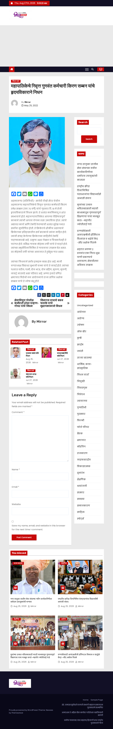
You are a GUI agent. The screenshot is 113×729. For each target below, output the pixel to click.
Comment (18, 412)
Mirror (28, 102)
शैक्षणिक (81, 479)
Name (16, 469)
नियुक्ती (81, 381)
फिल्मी (80, 420)
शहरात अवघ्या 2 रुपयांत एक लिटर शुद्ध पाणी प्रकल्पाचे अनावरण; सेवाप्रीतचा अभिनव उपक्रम (88, 257)
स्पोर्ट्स (80, 518)
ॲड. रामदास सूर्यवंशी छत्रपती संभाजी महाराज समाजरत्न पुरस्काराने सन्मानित (82, 706)
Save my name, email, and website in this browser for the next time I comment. (38, 527)
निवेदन (81, 394)
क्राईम (80, 344)
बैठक (80, 433)
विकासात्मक (83, 466)
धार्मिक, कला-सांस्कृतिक (84, 366)
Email (15, 486)
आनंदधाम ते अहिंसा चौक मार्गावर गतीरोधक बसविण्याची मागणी (82, 714)
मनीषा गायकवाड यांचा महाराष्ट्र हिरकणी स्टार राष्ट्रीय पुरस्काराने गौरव (83, 721)
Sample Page (97, 700)
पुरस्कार (81, 414)
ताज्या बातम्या (84, 357)
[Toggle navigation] (87, 69)
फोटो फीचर (83, 427)
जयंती (80, 351)
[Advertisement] (56, 46)
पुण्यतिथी (81, 407)
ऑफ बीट (81, 331)
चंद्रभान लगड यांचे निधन (31, 375)
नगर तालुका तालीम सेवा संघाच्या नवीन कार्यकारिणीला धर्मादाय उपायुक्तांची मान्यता (87, 172)
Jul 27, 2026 (63, 359)
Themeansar (17, 712)
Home (85, 700)
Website (16, 504)
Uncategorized (85, 305)
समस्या (80, 499)
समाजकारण (83, 505)
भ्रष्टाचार (81, 440)
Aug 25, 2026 (20, 606)
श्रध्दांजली (82, 486)
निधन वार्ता (15, 81)
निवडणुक (82, 387)
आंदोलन (81, 312)
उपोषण (80, 325)
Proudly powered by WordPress (23, 710)
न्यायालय (82, 400)
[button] (93, 69)
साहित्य (80, 512)
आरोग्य (80, 318)
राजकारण (82, 453)
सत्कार (80, 492)
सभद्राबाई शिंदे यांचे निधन (62, 354)
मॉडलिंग (81, 446)
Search (83, 122)
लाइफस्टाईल (84, 459)
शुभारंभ (80, 472)
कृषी (79, 338)
